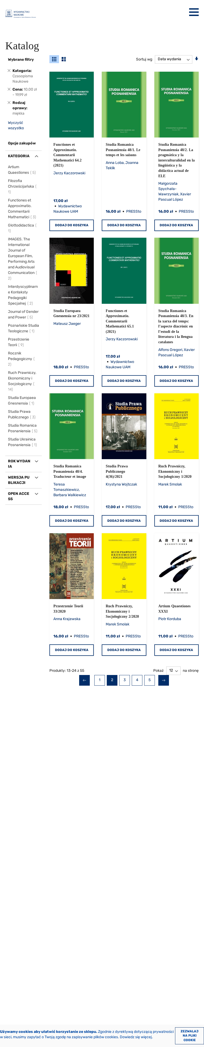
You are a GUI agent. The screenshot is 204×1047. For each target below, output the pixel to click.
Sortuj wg (144, 59)
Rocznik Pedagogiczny (20, 359)
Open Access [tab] (18, 496)
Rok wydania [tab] (19, 464)
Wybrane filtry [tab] (21, 59)
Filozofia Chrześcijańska (21, 186)
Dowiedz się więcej (136, 1037)
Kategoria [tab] (18, 156)
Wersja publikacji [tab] (18, 480)
